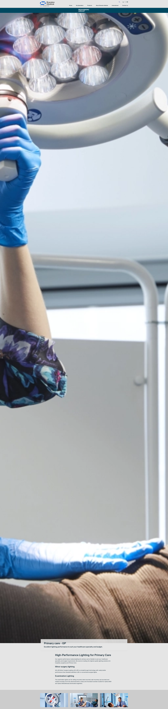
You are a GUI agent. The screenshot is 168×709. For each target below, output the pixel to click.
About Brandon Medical (102, 5)
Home (70, 5)
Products (89, 5)
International (115, 5)
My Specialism (79, 5)
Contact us (125, 5)
